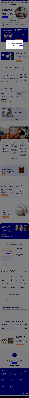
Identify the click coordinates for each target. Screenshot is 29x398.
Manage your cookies (9, 47)
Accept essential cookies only (15, 45)
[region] (14, 44)
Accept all (21, 45)
